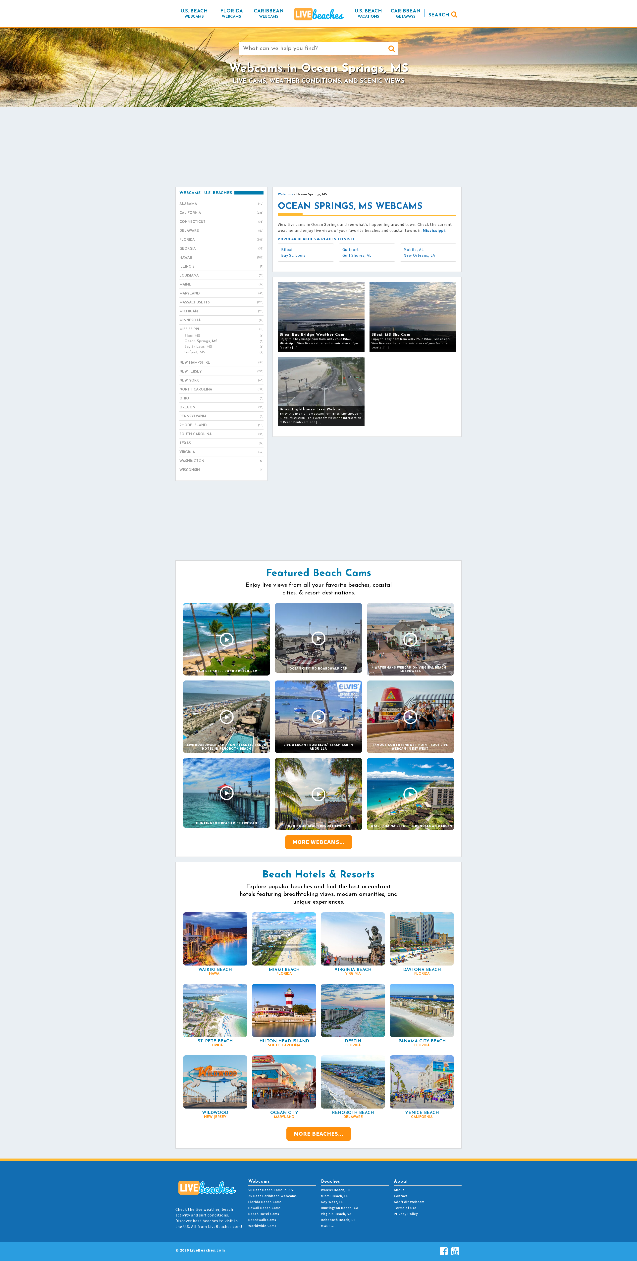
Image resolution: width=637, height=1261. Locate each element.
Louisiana (221, 276)
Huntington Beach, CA (339, 1208)
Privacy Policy (406, 1214)
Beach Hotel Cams (263, 1214)
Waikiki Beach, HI (335, 1190)
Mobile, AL (414, 249)
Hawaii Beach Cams (264, 1208)
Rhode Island (221, 425)
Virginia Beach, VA (336, 1214)
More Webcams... (319, 842)
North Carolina (221, 389)
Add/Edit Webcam (409, 1202)
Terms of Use (405, 1208)
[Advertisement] (318, 147)
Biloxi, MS (224, 336)
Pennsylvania (221, 416)
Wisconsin (221, 470)
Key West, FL (332, 1202)
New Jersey (221, 372)
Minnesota (221, 320)
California (221, 213)
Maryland (221, 293)
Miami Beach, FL (334, 1196)
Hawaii (221, 258)
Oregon (221, 407)
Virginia (221, 452)
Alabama (221, 204)
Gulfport (350, 249)
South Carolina (221, 434)
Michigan (221, 311)
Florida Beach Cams (265, 1202)
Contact (401, 1196)
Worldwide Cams (262, 1225)
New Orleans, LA (419, 255)
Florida (221, 240)
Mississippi (221, 329)
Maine (221, 285)
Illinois (221, 267)
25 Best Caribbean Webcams (272, 1196)
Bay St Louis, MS (224, 347)
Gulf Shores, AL (357, 255)
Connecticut (221, 222)
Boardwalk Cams (262, 1219)
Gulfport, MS (224, 352)
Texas (221, 443)
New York (221, 381)
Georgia (221, 249)
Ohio (221, 398)
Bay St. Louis (293, 255)
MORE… (327, 1225)
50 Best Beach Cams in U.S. (271, 1190)
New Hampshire (221, 363)
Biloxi (286, 249)
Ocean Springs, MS (224, 341)
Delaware (221, 231)
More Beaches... (318, 1133)
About (399, 1190)
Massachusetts (221, 302)
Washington (221, 461)
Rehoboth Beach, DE (338, 1219)
